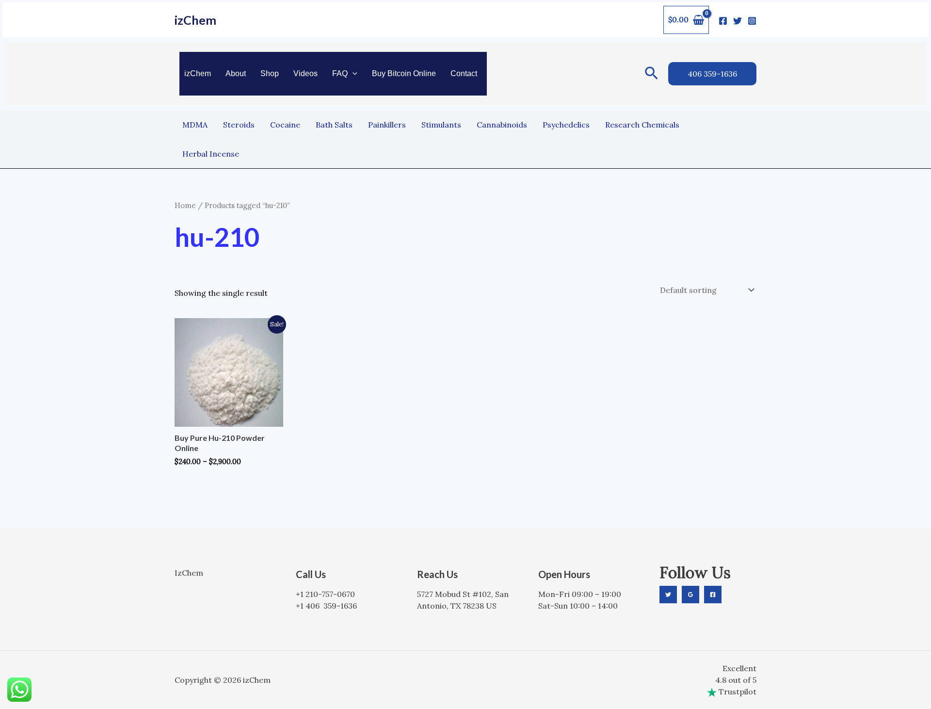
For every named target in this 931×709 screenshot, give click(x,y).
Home (185, 205)
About (235, 73)
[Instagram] (752, 20)
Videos (305, 73)
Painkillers (387, 124)
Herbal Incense (210, 154)
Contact (463, 73)
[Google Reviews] (690, 594)
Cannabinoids (502, 124)
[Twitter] (737, 20)
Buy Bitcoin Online (404, 73)
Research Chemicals (642, 124)
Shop (269, 73)
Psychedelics (566, 124)
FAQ (340, 73)
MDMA (195, 124)
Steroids (239, 124)
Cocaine (285, 124)
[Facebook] (723, 20)
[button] (352, 74)
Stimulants (441, 124)
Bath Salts (334, 124)
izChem (195, 20)
